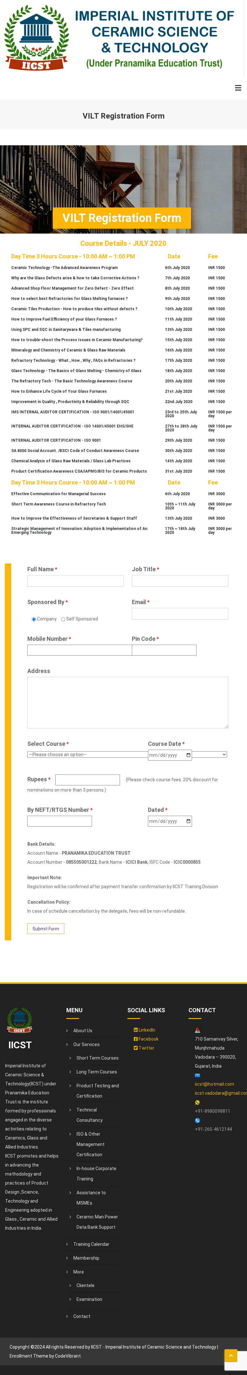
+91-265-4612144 (213, 1129)
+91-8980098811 (212, 1111)
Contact (81, 1316)
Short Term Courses (98, 1058)
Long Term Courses (97, 1071)
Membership (86, 1258)
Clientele (86, 1285)
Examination (89, 1299)
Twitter (146, 1048)
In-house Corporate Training (96, 1173)
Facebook (148, 1039)
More (78, 1271)
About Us (82, 1030)
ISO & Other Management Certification (91, 1144)
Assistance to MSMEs (91, 1198)
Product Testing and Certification (98, 1091)
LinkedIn (146, 1030)
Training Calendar (91, 1244)
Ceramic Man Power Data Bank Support (97, 1222)
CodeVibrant (68, 1356)
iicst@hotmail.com (214, 1084)
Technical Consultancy (90, 1115)
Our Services (86, 1044)
